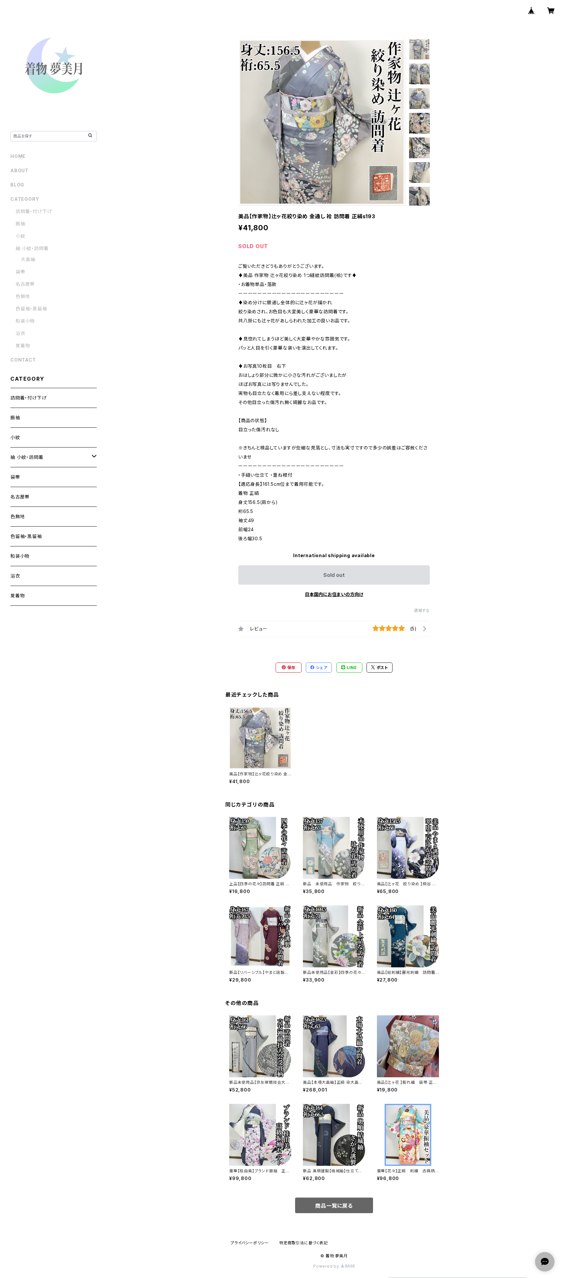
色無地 (23, 296)
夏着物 (23, 345)
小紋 (20, 236)
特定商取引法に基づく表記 (303, 1242)
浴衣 (20, 333)
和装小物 (25, 321)
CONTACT (23, 360)
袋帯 (20, 271)
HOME (18, 156)
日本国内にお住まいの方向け (334, 594)
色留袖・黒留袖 (31, 308)
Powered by (327, 1266)
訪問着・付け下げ (34, 211)
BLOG (17, 184)
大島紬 (28, 259)
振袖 (20, 223)
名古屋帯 (25, 284)
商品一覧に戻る (334, 1205)
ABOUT (19, 170)
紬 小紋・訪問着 (32, 248)
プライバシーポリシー (250, 1242)
